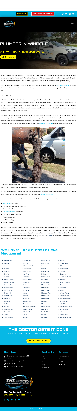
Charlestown (27, 271)
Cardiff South (27, 260)
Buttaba (6, 307)
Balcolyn (6, 269)
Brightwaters (8, 304)
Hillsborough (45, 260)
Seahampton (64, 263)
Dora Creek (26, 282)
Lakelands (44, 279)
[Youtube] (73, 14)
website (50, 236)
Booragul (7, 301)
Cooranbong (26, 277)
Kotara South (45, 277)
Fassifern (25, 296)
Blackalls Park (8, 288)
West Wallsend (65, 298)
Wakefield (63, 290)
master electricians (62, 85)
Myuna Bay (45, 309)
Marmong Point (46, 293)
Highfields (26, 317)
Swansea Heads (65, 277)
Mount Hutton (46, 307)
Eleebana (26, 290)
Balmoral (7, 271)
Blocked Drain (7, 204)
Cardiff (6, 315)
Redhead (63, 260)
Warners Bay (64, 296)
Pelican (43, 315)
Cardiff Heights (9, 317)
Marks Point (45, 290)
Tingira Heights (65, 282)
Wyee (62, 312)
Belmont (6, 277)
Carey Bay (26, 263)
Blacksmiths (8, 290)
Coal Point (26, 274)
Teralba (62, 279)
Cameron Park (8, 309)
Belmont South (9, 282)
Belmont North (9, 279)
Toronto (62, 285)
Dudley (25, 285)
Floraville (25, 304)
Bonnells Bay (8, 296)
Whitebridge (64, 301)
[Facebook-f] (59, 14)
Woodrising (64, 309)
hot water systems (47, 194)
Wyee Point (64, 315)
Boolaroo (7, 298)
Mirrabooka (45, 298)
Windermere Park (66, 307)
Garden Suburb (27, 309)
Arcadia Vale (8, 260)
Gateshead (26, 312)
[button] (72, 24)
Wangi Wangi (64, 293)
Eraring (25, 293)
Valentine (63, 288)
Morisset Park (46, 304)
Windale (63, 304)
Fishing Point (27, 301)
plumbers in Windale (46, 123)
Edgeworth (26, 288)
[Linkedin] (70, 14)
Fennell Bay (26, 298)
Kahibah (43, 269)
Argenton (7, 263)
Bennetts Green (9, 285)
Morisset (44, 301)
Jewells (43, 266)
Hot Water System (9, 212)
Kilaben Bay (45, 271)
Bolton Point (8, 293)
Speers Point (64, 269)
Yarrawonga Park (65, 317)
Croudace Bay (27, 279)
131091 (58, 233)
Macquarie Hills (46, 285)
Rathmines (44, 317)
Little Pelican (45, 282)
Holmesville (45, 263)
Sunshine (63, 271)
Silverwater (64, 266)
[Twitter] (66, 14)
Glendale (25, 315)
